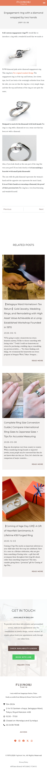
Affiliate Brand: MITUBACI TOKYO (23, 766)
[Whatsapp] (32, 741)
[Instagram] (19, 741)
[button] (44, 3)
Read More (37, 361)
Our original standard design (23, 73)
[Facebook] (23, 741)
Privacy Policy (23, 762)
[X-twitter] (28, 741)
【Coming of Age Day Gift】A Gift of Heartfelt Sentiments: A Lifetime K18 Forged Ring (23, 531)
